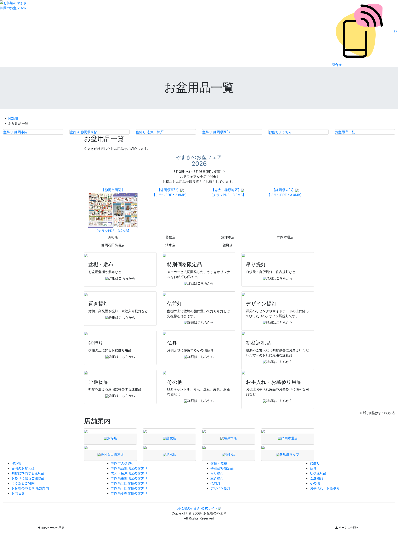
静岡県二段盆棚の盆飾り (129, 483)
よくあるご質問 (23, 483)
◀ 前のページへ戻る (51, 527)
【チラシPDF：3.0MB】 (228, 195)
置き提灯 (217, 478)
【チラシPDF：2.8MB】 (170, 195)
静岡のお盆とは (23, 468)
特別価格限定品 (222, 468)
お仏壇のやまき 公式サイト (197, 508)
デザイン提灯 (220, 488)
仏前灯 (215, 483)
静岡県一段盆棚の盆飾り (129, 488)
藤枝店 (170, 237)
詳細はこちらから (122, 278)
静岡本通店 (285, 237)
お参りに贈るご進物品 (28, 478)
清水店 (170, 245)
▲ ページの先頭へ (347, 527)
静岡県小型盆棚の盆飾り (129, 493)
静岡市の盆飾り (122, 463)
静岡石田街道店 (113, 245)
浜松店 (113, 237)
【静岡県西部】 (168, 190)
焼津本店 (227, 237)
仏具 (313, 468)
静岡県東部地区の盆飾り (129, 478)
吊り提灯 (217, 473)
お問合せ (18, 493)
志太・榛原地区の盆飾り (129, 473)
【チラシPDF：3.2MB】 (113, 231)
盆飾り (315, 463)
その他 (315, 483)
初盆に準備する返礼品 (28, 473)
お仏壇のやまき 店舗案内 (30, 488)
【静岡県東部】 (283, 190)
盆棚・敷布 (218, 463)
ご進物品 (316, 478)
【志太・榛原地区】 (226, 190)
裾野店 (228, 245)
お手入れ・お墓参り (325, 488)
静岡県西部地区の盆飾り (129, 468)
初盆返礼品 (318, 473)
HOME (13, 118)
